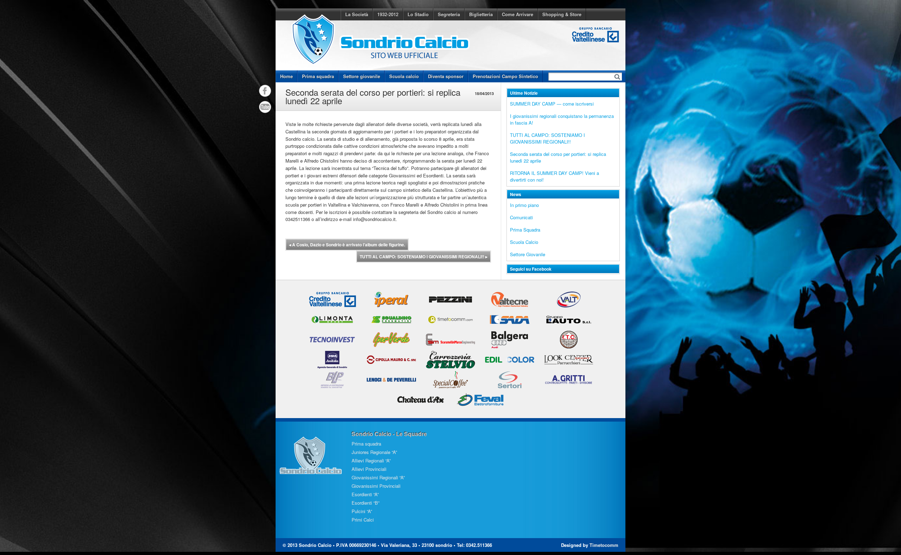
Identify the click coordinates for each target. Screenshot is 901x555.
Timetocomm (604, 545)
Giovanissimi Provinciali (376, 486)
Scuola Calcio (524, 242)
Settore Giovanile (527, 254)
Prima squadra (318, 76)
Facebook (265, 90)
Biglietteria (481, 14)
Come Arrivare (517, 14)
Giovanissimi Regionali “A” (378, 477)
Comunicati (521, 217)
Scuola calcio (404, 76)
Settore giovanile (361, 76)
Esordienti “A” (365, 494)
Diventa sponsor (446, 76)
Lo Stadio (418, 14)
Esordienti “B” (365, 502)
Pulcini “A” (362, 511)
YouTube (265, 107)
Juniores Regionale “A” (374, 452)
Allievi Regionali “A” (371, 460)
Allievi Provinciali (369, 469)
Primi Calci (363, 519)
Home (286, 76)
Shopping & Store (561, 14)
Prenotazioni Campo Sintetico (505, 76)
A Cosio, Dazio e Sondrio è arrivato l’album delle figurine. (347, 244)
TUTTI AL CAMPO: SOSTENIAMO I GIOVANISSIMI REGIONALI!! (423, 256)
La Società (356, 14)
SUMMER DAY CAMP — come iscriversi (552, 103)
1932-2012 (387, 14)
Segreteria (449, 14)
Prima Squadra (525, 229)
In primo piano (524, 205)
